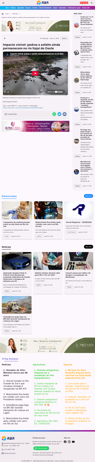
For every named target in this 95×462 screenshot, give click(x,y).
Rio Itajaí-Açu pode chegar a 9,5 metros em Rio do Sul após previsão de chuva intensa (86, 134)
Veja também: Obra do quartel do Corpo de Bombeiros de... (87, 178)
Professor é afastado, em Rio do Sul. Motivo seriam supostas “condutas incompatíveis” (87, 102)
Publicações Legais (74, 8)
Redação (45, 38)
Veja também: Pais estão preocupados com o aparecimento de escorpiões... (87, 115)
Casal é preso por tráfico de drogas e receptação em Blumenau (78, 275)
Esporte (28, 8)
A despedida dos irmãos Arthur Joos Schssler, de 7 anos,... (87, 58)
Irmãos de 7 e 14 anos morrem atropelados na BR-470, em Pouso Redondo (87, 20)
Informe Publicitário (45, 8)
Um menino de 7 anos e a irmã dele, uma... (87, 30)
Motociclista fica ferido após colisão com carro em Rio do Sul (48, 224)
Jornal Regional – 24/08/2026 (79, 222)
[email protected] (9, 453)
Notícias (13, 8)
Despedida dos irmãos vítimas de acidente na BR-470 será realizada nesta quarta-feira (86, 47)
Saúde (55, 8)
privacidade (49, 455)
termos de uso (39, 455)
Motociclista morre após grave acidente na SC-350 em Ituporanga (86, 76)
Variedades (62, 8)
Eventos (35, 8)
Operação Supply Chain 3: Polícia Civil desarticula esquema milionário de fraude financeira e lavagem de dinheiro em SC (16, 277)
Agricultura (20, 8)
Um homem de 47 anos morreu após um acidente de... (86, 85)
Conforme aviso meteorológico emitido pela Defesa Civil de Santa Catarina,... (87, 147)
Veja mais (88, 196)
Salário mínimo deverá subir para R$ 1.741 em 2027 (47, 274)
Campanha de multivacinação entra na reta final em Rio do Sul (16, 224)
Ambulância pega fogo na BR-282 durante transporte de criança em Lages (16, 319)
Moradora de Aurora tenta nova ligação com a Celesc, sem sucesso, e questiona (86, 166)
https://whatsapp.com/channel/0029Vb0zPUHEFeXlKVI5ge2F (23, 108)
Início (7, 8)
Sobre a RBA (86, 8)
